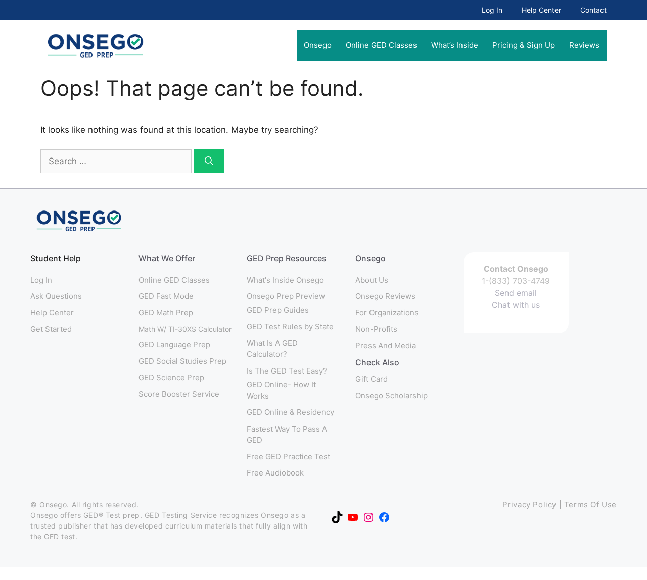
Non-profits (376, 329)
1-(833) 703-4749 (516, 281)
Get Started (51, 329)
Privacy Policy (529, 504)
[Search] (209, 161)
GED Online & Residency (290, 412)
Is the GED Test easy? (287, 371)
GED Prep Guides (278, 310)
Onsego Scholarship (391, 395)
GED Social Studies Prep (182, 361)
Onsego (318, 45)
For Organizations (387, 313)
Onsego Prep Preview (286, 296)
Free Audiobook (275, 473)
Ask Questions (56, 296)
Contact (593, 10)
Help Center (541, 10)
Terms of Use (590, 504)
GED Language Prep (174, 344)
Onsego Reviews (385, 296)
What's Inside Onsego (285, 280)
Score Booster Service (178, 394)
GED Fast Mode (166, 296)
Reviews (584, 45)
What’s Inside (454, 45)
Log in (41, 280)
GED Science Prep (171, 377)
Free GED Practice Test (288, 456)
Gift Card (371, 379)
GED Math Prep (165, 313)
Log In (492, 10)
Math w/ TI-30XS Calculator (185, 329)
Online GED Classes (381, 45)
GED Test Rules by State (290, 326)
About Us (371, 280)
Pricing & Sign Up (523, 45)
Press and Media (385, 345)
